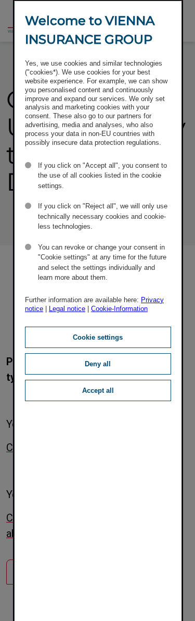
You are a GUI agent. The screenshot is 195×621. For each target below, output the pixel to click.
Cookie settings (98, 337)
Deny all (98, 364)
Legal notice (67, 309)
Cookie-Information (119, 309)
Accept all (98, 390)
